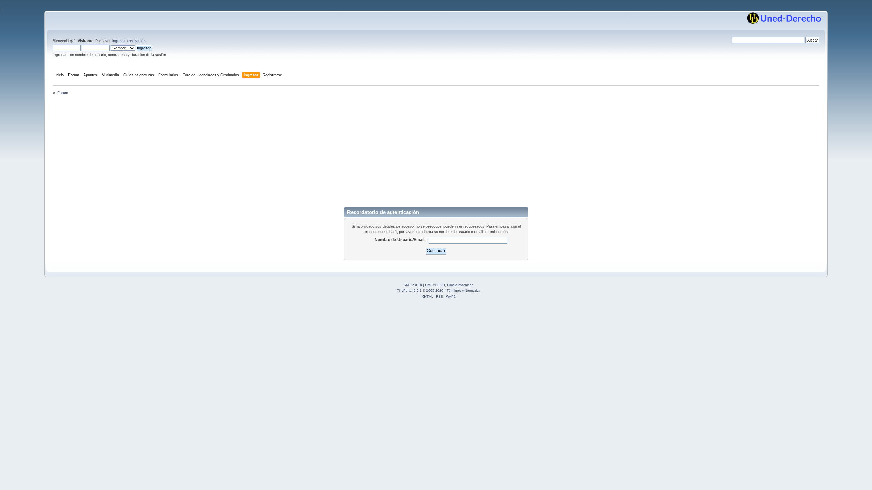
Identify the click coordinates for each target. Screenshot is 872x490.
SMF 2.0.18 (413, 285)
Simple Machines (460, 285)
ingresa (118, 41)
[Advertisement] (436, 150)
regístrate (137, 41)
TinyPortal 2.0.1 (409, 290)
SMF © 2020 (435, 285)
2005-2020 (434, 290)
